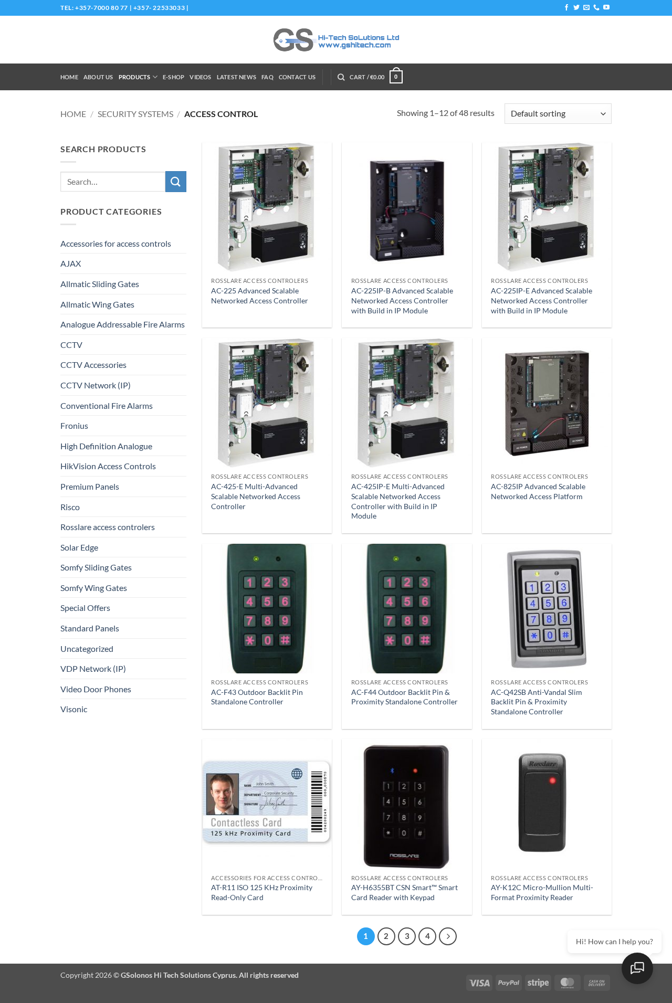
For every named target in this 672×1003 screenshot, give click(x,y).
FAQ (267, 76)
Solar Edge (79, 547)
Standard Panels (89, 628)
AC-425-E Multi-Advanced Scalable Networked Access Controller (255, 496)
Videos (200, 76)
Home (69, 76)
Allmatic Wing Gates (97, 304)
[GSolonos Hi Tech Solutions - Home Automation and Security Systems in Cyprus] (336, 40)
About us (98, 76)
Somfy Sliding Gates (96, 567)
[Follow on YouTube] (606, 8)
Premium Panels (89, 486)
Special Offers (85, 608)
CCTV (71, 345)
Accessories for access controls (115, 243)
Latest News (236, 76)
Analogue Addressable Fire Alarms (122, 324)
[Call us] (596, 8)
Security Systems (135, 114)
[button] (376, 77)
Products (135, 76)
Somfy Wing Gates (93, 588)
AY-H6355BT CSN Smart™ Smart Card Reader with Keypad (404, 892)
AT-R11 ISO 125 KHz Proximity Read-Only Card (261, 892)
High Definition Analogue (106, 446)
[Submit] (175, 181)
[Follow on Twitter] (576, 8)
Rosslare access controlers (107, 527)
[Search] (341, 77)
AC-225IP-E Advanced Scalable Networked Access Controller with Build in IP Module (541, 300)
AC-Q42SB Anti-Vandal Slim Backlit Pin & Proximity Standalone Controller (536, 702)
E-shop (173, 76)
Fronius (74, 425)
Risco (70, 507)
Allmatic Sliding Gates (99, 284)
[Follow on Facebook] (566, 8)
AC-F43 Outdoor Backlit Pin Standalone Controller (257, 697)
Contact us (297, 76)
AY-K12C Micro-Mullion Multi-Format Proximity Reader (542, 892)
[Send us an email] (586, 8)
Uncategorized (86, 648)
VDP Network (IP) (93, 668)
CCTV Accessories (93, 364)
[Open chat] (637, 968)
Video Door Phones (95, 689)
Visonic (73, 709)
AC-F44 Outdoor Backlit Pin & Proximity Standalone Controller (404, 697)
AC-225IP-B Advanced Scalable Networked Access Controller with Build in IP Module (402, 300)
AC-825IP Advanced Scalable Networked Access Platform (538, 491)
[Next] (448, 936)
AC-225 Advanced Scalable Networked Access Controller (259, 295)
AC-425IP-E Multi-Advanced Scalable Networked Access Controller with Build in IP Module (398, 501)
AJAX (70, 263)
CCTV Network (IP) (95, 385)
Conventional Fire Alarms (106, 405)
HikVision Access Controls (108, 466)
